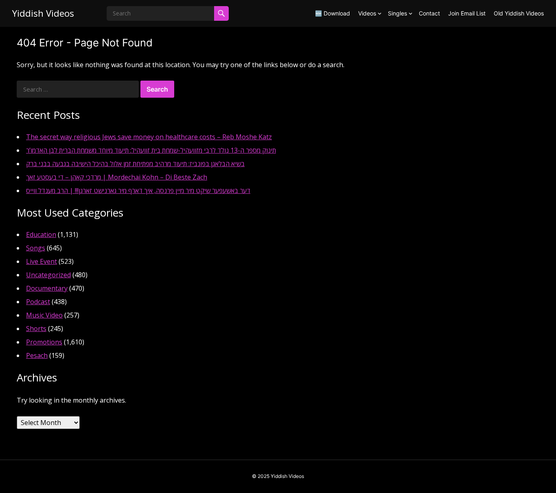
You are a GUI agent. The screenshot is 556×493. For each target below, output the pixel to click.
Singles (397, 13)
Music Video (44, 315)
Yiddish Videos (43, 13)
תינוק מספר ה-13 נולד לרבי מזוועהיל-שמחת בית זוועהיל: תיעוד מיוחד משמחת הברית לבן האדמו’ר (151, 150)
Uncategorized (48, 274)
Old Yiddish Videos (519, 13)
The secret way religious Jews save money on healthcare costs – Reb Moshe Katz (149, 136)
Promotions (44, 341)
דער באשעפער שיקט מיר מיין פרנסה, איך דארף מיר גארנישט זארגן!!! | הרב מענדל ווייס (138, 190)
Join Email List (467, 13)
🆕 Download (332, 13)
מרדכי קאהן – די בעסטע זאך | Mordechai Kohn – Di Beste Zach (116, 177)
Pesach (37, 355)
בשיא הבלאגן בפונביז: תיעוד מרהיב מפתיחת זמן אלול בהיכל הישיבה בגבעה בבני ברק (135, 163)
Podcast (38, 301)
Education (41, 234)
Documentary (47, 288)
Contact (429, 13)
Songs (35, 247)
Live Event (41, 261)
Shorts (36, 328)
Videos (367, 13)
